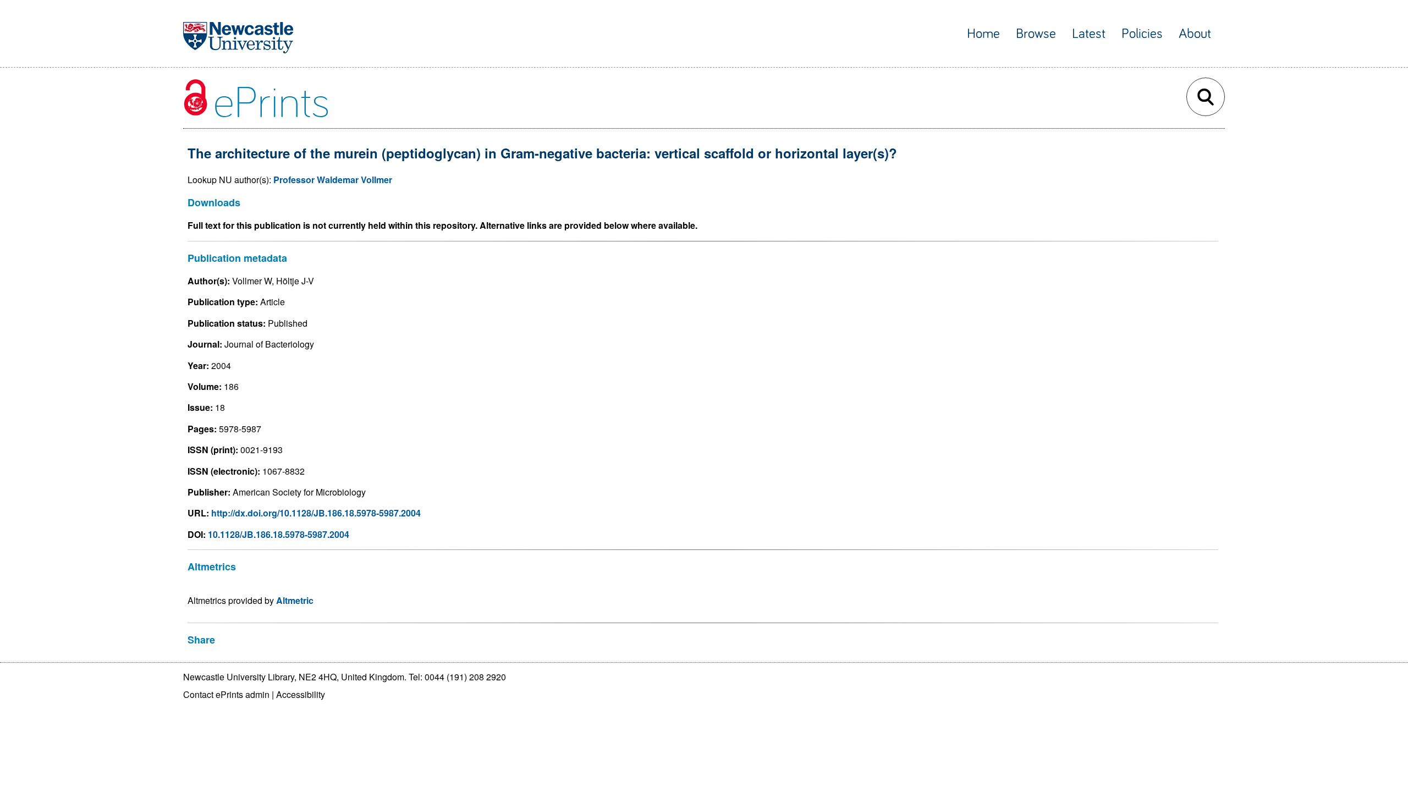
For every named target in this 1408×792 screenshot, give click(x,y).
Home (983, 34)
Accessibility (300, 694)
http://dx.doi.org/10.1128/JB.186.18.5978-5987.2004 (316, 513)
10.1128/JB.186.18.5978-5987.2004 (278, 534)
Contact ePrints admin (226, 694)
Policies (1142, 34)
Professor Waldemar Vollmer (332, 179)
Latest (1089, 34)
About (1195, 34)
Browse (1036, 34)
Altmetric (295, 600)
